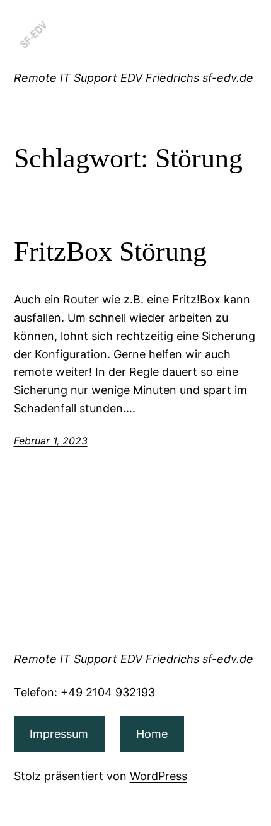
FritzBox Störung (110, 251)
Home (152, 733)
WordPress (158, 776)
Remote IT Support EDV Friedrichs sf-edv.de (133, 77)
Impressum (59, 733)
